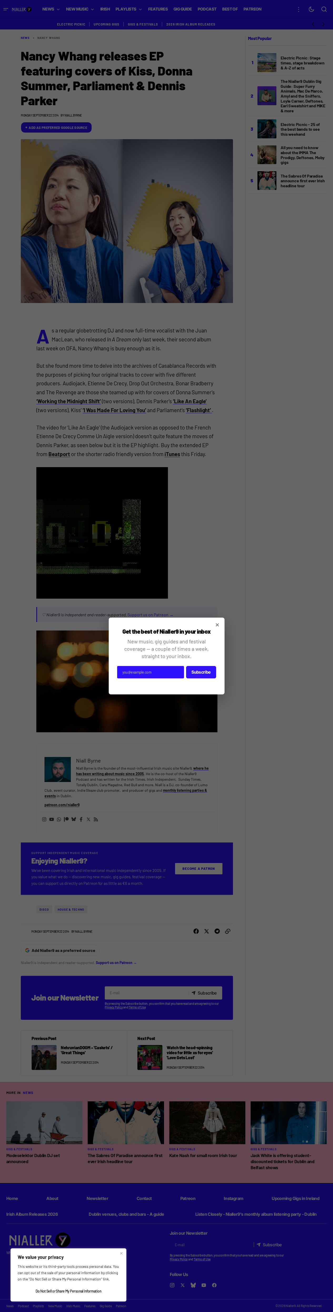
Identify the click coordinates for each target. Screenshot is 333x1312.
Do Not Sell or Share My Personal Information (68, 1291)
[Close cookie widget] (121, 1253)
